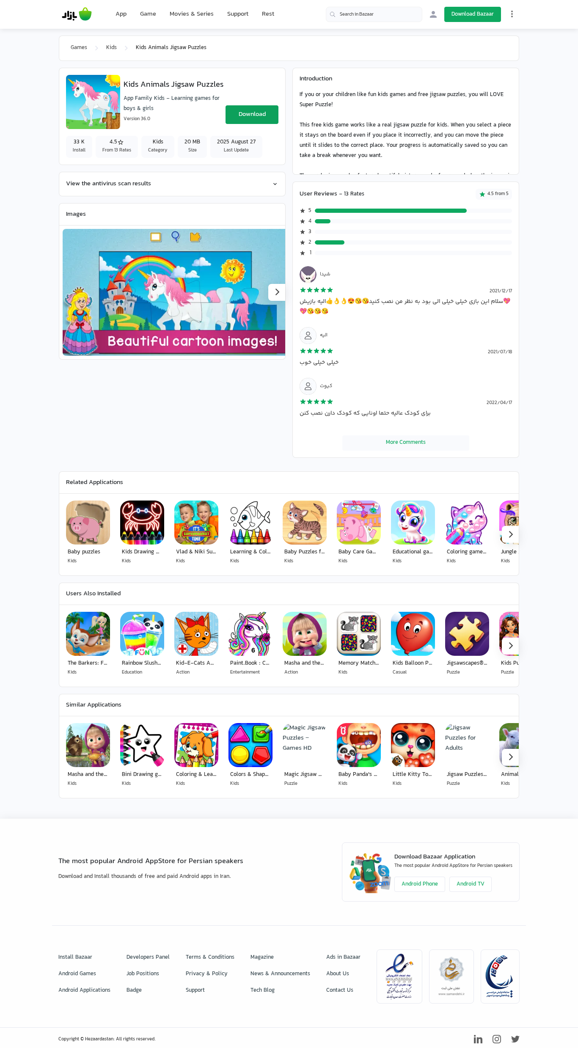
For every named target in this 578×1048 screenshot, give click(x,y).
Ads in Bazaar (343, 957)
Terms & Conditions (210, 957)
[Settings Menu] (512, 14)
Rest (268, 14)
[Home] (76, 14)
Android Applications (84, 990)
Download (252, 114)
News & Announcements (280, 974)
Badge (134, 990)
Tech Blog (262, 990)
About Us (337, 974)
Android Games (77, 974)
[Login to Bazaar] (433, 14)
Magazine (262, 957)
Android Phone (420, 884)
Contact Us (339, 990)
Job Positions (143, 974)
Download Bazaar (472, 14)
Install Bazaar (75, 957)
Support (237, 14)
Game (148, 14)
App (121, 14)
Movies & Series (192, 14)
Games (79, 47)
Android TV (470, 884)
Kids (111, 47)
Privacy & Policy (207, 974)
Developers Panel (148, 957)
